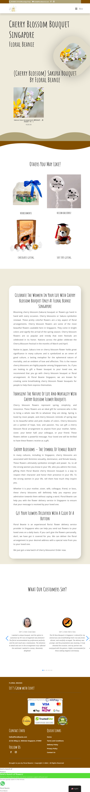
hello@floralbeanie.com (18, 737)
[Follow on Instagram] (16, 752)
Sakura (42, 312)
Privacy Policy (52, 749)
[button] (87, 638)
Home (49, 737)
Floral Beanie (19, 524)
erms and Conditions (56, 741)
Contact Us (51, 752)
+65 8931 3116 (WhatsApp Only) (21, 2)
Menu (81, 8)
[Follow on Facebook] (11, 752)
